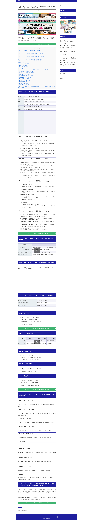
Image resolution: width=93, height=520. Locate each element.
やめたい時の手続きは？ (24, 74)
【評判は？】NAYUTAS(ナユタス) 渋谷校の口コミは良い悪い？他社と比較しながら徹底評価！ (68, 64)
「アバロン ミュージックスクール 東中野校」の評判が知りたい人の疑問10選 (33, 69)
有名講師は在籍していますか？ (26, 75)
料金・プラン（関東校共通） (24, 63)
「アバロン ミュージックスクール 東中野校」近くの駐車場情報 (30, 60)
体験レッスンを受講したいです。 (26, 71)
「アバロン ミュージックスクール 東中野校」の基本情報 (29, 50)
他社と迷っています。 (24, 84)
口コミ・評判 (20, 507)
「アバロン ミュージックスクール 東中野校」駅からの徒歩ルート (30, 59)
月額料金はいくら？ (24, 78)
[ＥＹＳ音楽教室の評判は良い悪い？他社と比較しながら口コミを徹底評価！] (68, 31)
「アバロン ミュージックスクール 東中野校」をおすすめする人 (31, 56)
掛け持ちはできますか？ (24, 83)
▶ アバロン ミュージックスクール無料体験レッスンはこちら (37, 44)
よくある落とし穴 (22, 68)
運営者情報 (62, 13)
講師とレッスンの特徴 (22, 65)
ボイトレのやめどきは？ (24, 80)
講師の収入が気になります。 (25, 81)
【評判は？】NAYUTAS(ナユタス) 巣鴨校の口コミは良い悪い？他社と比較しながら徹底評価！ (68, 53)
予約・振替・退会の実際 (23, 66)
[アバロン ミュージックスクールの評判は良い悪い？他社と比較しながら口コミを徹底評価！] (72, 22)
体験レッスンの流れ (22, 62)
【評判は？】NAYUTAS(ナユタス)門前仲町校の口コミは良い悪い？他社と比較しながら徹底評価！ (68, 47)
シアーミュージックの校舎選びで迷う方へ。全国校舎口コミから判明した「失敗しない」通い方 (68, 59)
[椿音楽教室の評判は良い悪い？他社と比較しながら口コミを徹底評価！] (72, 26)
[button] (75, 5)
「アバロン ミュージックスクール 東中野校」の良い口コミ (31, 53)
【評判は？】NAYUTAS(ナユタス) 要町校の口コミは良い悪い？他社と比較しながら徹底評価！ (68, 42)
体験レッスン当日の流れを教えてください (28, 72)
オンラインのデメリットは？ (25, 77)
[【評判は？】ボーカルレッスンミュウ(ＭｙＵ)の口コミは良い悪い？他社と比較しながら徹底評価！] (64, 26)
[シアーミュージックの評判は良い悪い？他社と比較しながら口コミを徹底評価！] (64, 22)
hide (38, 48)
